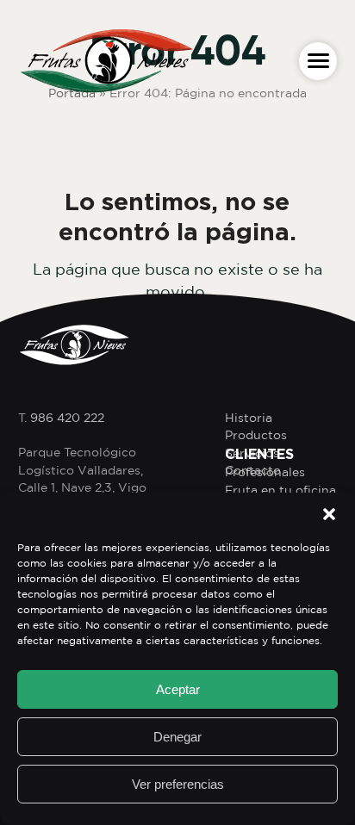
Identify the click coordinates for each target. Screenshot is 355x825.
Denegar (177, 736)
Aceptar (178, 689)
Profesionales (265, 472)
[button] (329, 514)
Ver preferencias (178, 784)
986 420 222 (67, 418)
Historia (248, 418)
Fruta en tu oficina (280, 490)
